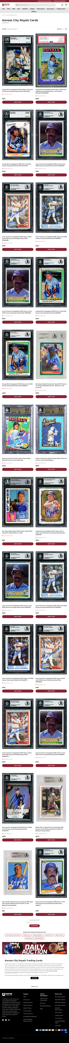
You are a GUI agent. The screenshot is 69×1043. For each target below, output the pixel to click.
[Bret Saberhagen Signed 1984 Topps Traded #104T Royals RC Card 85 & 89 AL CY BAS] (17, 502)
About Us (42, 1003)
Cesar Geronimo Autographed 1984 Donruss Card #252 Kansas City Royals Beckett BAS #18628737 (17, 606)
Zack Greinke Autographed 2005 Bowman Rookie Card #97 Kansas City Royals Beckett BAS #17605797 (17, 829)
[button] (66, 4)
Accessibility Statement (30, 1016)
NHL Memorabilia (60, 1005)
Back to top (34, 986)
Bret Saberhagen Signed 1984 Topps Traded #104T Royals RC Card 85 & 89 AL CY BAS (17, 532)
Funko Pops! (58, 1018)
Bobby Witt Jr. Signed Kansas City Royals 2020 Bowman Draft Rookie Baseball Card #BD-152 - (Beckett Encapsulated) (49, 829)
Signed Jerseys (59, 935)
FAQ (24, 996)
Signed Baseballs (37, 935)
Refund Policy (27, 1008)
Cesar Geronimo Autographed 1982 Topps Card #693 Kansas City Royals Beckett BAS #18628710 (51, 237)
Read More (34, 978)
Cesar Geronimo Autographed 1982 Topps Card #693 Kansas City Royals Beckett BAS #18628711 (17, 679)
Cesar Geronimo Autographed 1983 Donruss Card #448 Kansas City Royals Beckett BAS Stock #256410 (50, 903)
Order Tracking (27, 1005)
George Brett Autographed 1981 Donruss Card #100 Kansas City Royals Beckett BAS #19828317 (51, 312)
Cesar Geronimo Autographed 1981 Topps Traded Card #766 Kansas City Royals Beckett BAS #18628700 (16, 754)
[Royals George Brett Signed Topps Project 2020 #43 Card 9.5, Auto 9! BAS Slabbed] (51, 429)
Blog (41, 1008)
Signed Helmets (39, 938)
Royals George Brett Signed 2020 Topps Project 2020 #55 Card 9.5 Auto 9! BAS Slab (16, 459)
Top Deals (58, 1025)
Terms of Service (28, 1013)
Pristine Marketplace (9, 1038)
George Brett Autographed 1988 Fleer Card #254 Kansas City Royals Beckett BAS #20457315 (16, 165)
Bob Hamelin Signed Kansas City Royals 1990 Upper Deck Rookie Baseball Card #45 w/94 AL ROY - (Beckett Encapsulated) (17, 903)
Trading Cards (26, 935)
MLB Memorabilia (60, 999)
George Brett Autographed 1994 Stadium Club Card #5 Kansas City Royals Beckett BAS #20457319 (17, 90)
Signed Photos (48, 935)
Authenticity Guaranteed (45, 1)
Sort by (4, 29)
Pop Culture (58, 1012)
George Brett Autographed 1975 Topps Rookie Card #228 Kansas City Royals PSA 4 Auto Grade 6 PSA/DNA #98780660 (51, 91)
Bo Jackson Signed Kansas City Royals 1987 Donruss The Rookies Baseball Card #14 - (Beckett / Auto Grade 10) (51, 385)
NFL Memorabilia (60, 996)
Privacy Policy (27, 1011)
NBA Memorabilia (60, 1002)
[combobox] (35, 4)
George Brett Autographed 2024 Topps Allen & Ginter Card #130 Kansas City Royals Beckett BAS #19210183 (50, 532)
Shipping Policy (28, 1002)
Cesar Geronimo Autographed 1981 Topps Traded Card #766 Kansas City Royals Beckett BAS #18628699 (16, 238)
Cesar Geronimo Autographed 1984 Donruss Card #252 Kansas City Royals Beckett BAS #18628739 (50, 165)
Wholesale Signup (45, 1006)
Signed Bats (29, 938)
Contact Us (26, 999)
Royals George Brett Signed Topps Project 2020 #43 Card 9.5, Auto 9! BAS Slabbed (51, 459)
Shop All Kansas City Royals (13, 935)
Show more (34, 925)
